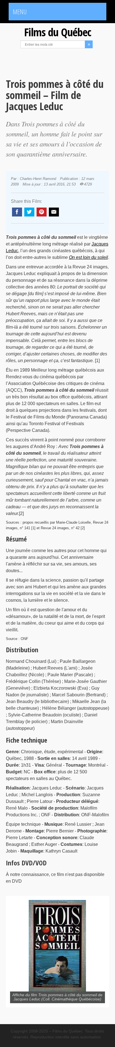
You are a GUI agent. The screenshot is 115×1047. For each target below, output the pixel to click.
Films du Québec (57, 32)
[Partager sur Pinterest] (42, 212)
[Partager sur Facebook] (17, 212)
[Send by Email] (54, 212)
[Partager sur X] (29, 212)
